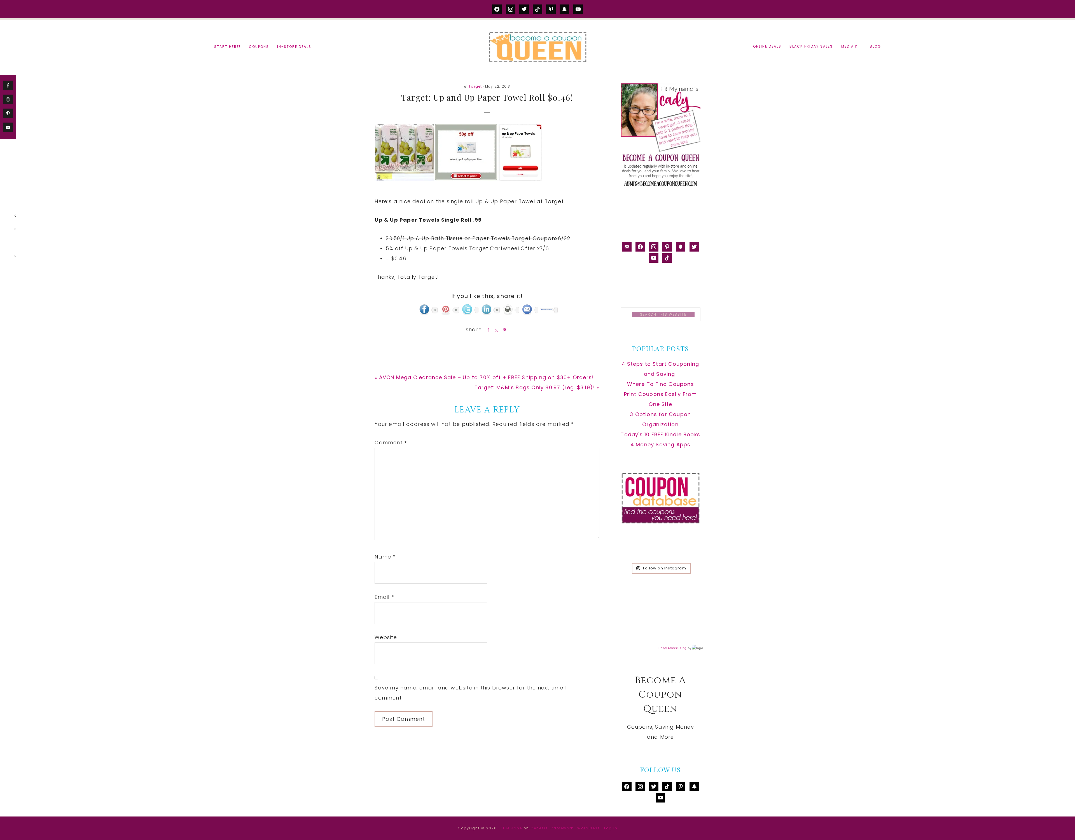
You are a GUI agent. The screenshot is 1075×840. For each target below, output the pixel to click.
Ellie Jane (511, 828)
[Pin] (503, 330)
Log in (611, 828)
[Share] (487, 330)
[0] (6, 217)
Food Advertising (672, 648)
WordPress (588, 828)
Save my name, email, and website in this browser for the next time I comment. (471, 692)
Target (475, 86)
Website (386, 637)
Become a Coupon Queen (537, 46)
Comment (391, 442)
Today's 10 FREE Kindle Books (660, 434)
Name (385, 556)
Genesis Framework (552, 828)
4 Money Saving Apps (660, 444)
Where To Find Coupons (660, 384)
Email (384, 596)
